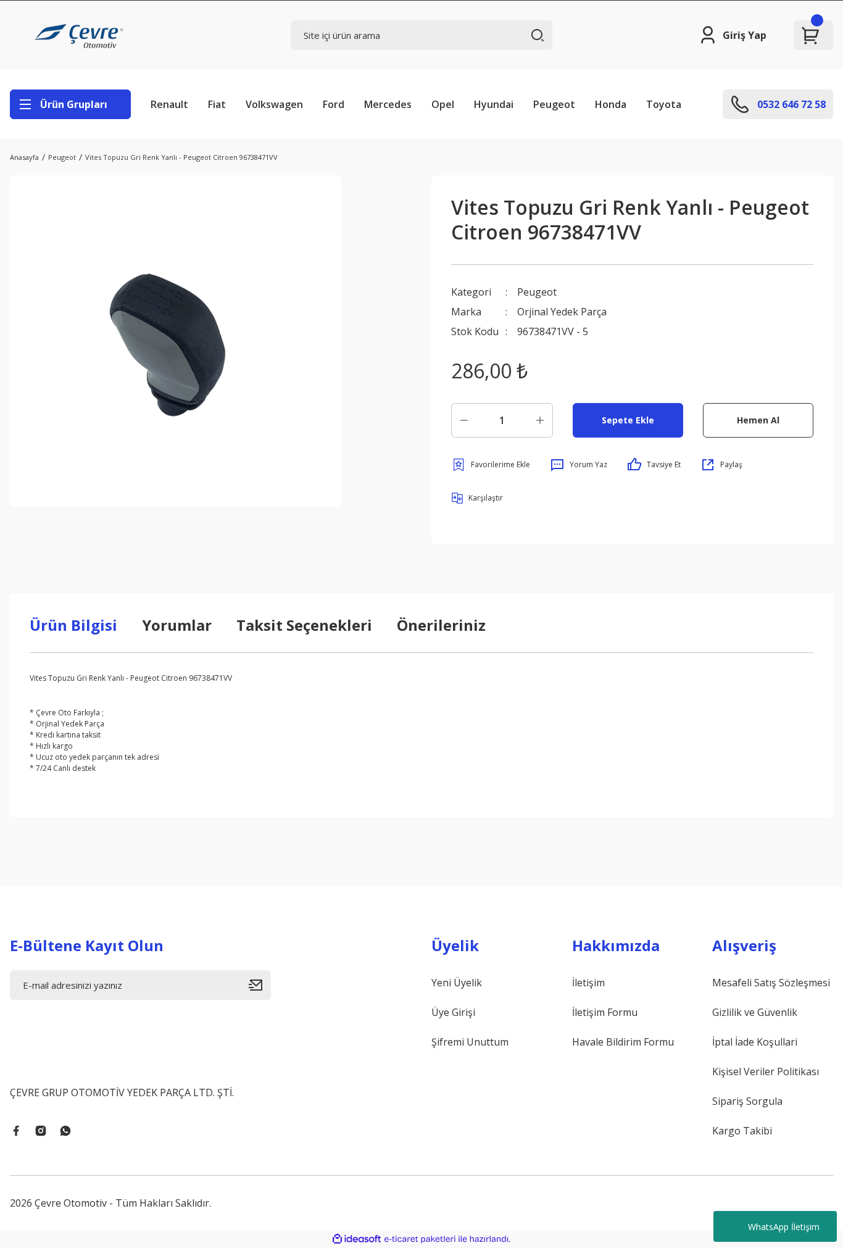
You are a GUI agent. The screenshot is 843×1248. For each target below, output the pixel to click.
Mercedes (388, 104)
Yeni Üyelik (456, 982)
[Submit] (260, 985)
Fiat (217, 104)
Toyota (663, 104)
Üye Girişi (453, 1012)
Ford (333, 104)
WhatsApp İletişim (784, 1227)
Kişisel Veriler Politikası (765, 1071)
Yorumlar (177, 625)
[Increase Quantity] (540, 420)
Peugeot (554, 104)
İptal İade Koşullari (754, 1042)
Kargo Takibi (742, 1131)
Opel (442, 104)
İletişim (588, 982)
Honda (610, 104)
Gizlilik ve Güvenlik (754, 1012)
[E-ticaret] (420, 1239)
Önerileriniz (441, 625)
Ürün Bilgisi (73, 625)
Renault (169, 104)
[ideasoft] (356, 1239)
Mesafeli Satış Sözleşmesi (771, 982)
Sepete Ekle (628, 420)
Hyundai (493, 104)
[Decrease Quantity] (464, 420)
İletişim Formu (604, 1012)
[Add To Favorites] (490, 464)
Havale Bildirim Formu (623, 1042)
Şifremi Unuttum (470, 1042)
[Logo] (81, 35)
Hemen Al (758, 420)
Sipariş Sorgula (747, 1101)
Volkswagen (274, 104)
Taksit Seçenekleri (304, 625)
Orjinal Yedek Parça (562, 311)
